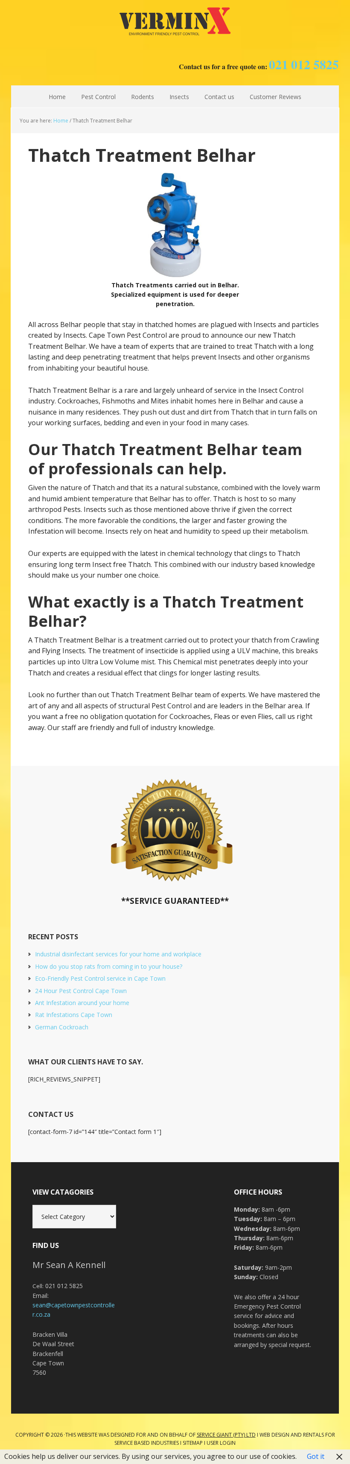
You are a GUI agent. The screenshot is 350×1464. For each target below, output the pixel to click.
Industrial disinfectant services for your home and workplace (118, 954)
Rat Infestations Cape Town (73, 1015)
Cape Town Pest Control (175, 21)
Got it (315, 1456)
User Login (221, 1442)
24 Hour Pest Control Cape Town (81, 991)
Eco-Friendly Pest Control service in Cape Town (100, 978)
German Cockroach (61, 1027)
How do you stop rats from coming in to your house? (108, 966)
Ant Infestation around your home (82, 1003)
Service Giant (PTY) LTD (226, 1434)
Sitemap (193, 1442)
